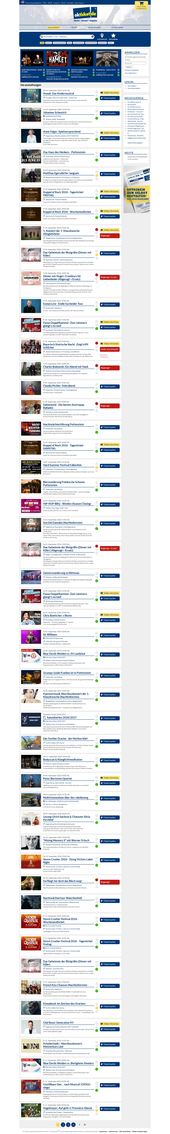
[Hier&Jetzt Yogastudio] (44, 764)
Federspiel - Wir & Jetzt (106, 70)
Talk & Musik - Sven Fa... (136, 121)
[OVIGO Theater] (44, 260)
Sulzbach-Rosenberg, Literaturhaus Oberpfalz (62, 845)
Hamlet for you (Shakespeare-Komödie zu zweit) (56, 72)
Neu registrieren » (131, 73)
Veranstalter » (132, 86)
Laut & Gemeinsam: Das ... (136, 114)
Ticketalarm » (104, 357)
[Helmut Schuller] (44, 804)
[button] (129, 67)
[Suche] (42, 36)
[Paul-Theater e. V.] (44, 1112)
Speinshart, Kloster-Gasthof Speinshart (59, 260)
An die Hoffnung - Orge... (136, 119)
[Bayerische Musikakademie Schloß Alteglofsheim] (44, 238)
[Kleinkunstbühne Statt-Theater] (44, 136)
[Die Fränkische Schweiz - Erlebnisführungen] (44, 156)
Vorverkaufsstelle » (134, 88)
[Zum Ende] (84, 1124)
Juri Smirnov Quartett (135, 116)
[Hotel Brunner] (44, 119)
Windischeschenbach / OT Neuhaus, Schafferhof (62, 177)
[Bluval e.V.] (44, 1051)
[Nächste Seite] (79, 1124)
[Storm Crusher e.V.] (44, 867)
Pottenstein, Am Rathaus (54, 429)
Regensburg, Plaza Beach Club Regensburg (60, 527)
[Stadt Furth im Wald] (44, 1008)
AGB (50, 3)
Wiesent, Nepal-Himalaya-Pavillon (57, 764)
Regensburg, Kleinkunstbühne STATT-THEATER (62, 136)
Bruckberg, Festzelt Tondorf (55, 620)
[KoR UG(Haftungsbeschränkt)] (44, 199)
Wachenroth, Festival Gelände (56, 199)
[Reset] (92, 36)
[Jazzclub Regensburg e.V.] (44, 783)
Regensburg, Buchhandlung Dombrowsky (60, 824)
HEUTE (74, 27)
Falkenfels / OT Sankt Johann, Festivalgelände (61, 390)
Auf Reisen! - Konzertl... (136, 112)
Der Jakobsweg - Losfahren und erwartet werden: (62, 801)
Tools (63, 3)
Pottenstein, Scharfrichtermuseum (58, 156)
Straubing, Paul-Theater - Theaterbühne (59, 1112)
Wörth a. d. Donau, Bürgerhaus (56, 804)
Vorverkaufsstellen (33, 3)
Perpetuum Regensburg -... (137, 126)
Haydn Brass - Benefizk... (136, 136)
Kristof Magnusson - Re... (136, 128)
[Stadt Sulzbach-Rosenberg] (44, 371)
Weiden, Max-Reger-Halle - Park (57, 508)
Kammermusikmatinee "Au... (137, 124)
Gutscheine (117, 27)
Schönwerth (132, 104)
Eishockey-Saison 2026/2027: (55, 657)
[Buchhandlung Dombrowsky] (44, 824)
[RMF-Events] (44, 98)
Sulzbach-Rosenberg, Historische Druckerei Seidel (63, 371)
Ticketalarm (94, 27)
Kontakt (70, 3)
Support (56, 3)
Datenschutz (113, 1131)
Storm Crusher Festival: (53, 926)
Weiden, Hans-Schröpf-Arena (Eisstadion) (60, 660)
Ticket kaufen (109, 98)
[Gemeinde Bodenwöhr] (44, 308)
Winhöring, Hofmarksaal (54, 601)
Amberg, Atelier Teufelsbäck (55, 119)
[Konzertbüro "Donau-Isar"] (44, 620)
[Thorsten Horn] (44, 412)
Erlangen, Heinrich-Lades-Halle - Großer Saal (61, 98)
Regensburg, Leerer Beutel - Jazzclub (58, 783)
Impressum (79, 3)
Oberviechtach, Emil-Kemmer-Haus (58, 283)
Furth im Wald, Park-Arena (55, 743)
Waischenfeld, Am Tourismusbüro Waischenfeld (62, 902)
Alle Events (53, 27)
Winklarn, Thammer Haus (54, 969)
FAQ (45, 3)
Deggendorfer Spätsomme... (137, 138)
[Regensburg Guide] (44, 527)
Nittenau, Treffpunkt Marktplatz (57, 577)
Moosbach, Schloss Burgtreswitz (57, 412)
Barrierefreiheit (125, 1131)
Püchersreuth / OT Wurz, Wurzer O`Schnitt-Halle (63, 867)
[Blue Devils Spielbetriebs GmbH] (44, 660)
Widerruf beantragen (139, 1131)
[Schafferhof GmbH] (44, 177)
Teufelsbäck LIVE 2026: (53, 116)
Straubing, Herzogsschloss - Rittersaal (59, 1051)
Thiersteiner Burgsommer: (54, 638)
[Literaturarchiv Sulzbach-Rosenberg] (44, 845)
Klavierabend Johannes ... (136, 109)
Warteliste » (104, 355)
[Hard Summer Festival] (44, 390)
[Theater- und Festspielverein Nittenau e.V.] (44, 577)
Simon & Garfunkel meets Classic (79, 71)
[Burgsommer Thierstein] (44, 641)
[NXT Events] (44, 508)
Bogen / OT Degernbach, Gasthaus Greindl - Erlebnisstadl (65, 555)
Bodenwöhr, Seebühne (53, 308)
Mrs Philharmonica (134, 102)
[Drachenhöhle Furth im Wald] (44, 743)
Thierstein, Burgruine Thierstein (57, 641)
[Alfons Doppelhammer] (44, 330)
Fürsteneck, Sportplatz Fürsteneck (58, 330)
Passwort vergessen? (132, 70)
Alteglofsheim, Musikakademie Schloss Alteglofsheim (64, 238)
